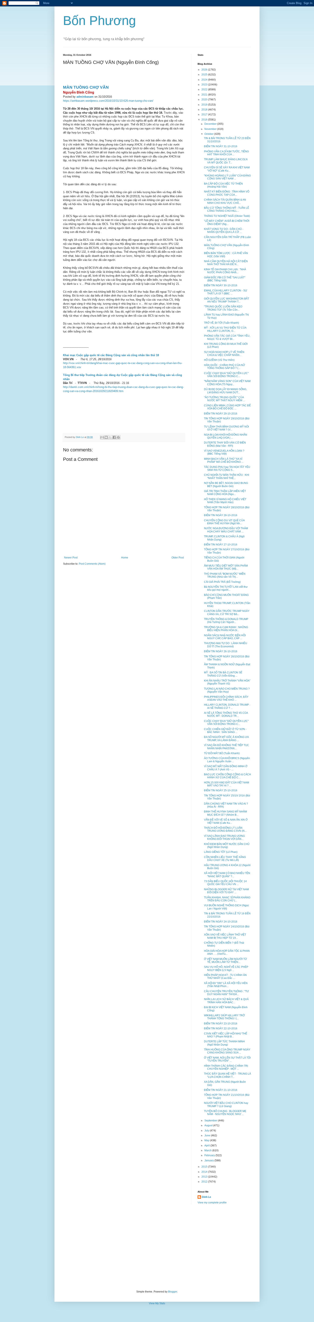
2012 (204, 1181)
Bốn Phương (99, 20)
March (208, 1150)
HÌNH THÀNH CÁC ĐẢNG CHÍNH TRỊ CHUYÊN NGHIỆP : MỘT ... (226, 1067)
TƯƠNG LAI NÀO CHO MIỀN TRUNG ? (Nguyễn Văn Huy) (227, 690)
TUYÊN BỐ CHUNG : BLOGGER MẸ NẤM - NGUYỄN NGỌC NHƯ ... (225, 1113)
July (207, 1130)
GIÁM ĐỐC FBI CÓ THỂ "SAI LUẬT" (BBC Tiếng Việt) (224, 279)
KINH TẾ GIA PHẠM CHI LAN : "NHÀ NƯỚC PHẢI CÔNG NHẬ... (225, 271)
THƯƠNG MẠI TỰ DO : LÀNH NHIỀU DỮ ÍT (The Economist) (225, 645)
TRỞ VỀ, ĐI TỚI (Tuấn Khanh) (221, 322)
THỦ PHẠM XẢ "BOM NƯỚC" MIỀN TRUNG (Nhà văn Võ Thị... (224, 575)
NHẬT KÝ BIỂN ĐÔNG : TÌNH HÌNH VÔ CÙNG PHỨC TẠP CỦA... (226, 193)
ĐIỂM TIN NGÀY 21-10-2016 (220, 1089)
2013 (204, 1176)
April (207, 1145)
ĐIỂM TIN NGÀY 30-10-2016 (220, 285)
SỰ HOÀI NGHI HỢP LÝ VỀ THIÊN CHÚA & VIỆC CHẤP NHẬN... (224, 354)
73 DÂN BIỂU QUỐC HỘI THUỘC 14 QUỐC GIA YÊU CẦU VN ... (225, 883)
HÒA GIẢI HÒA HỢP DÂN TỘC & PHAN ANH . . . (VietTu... (227, 952)
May (207, 1140)
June (207, 1135)
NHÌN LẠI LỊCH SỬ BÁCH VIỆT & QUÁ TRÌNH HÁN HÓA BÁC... (226, 1001)
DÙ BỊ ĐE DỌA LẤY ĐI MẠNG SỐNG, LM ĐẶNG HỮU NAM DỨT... (225, 391)
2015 (204, 1166)
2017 (204, 114)
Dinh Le (80, 437)
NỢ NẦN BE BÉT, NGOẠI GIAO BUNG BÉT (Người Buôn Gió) (226, 485)
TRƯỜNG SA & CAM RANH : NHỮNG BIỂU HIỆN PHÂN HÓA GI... (226, 629)
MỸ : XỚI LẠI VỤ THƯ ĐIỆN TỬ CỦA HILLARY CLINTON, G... (225, 329)
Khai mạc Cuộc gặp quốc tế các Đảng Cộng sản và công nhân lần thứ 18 (111, 355)
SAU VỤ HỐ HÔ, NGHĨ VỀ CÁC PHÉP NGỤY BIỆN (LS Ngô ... (226, 968)
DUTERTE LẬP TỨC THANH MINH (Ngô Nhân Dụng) (224, 1043)
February (210, 1155)
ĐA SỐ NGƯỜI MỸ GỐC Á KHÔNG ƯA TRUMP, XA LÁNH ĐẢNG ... (226, 739)
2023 (204, 84)
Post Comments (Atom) (92, 563)
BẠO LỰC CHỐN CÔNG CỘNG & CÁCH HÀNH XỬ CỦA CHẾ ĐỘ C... (227, 776)
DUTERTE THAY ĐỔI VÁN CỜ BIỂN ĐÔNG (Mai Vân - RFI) (225, 444)
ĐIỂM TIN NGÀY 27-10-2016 (220, 544)
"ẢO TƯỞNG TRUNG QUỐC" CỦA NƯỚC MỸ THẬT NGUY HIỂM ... (224, 399)
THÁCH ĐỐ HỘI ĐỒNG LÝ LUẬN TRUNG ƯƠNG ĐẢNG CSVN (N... (225, 829)
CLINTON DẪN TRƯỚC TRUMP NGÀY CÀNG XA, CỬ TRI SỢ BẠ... (226, 612)
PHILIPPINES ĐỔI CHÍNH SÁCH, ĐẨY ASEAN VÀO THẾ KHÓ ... (226, 698)
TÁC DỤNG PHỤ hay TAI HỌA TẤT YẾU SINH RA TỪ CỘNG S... (227, 469)
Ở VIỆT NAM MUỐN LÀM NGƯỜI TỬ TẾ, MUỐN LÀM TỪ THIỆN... (225, 961)
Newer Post (71, 557)
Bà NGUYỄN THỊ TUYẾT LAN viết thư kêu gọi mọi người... (226, 588)
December (210, 123)
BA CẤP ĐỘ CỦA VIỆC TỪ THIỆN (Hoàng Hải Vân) (223, 185)
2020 (204, 99)
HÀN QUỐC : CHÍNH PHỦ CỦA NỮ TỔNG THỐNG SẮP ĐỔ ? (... (224, 367)
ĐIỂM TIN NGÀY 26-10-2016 (220, 651)
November (210, 129)
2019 (204, 104)
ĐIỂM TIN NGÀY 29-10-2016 (220, 413)
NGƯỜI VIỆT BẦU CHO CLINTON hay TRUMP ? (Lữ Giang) (226, 1105)
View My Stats (157, 1303)
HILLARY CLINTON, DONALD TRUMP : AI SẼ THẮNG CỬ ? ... (227, 706)
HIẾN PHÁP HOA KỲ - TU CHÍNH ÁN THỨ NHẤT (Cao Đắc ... (225, 977)
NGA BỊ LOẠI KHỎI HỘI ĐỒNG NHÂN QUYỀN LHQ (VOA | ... (225, 436)
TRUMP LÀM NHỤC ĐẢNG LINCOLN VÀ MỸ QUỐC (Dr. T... (226, 161)
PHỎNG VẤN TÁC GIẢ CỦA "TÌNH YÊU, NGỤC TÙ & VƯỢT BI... (227, 337)
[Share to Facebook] (114, 437)
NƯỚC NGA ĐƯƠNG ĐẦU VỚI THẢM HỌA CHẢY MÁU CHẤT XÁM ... (226, 530)
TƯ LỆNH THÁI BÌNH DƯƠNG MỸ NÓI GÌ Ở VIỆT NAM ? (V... (226, 428)
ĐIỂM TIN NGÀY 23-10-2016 (220, 1023)
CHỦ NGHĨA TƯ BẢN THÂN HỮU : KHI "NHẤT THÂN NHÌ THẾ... (226, 476)
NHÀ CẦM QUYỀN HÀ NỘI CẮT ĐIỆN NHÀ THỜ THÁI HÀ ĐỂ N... (226, 263)
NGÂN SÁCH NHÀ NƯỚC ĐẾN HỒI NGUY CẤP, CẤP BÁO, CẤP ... (225, 637)
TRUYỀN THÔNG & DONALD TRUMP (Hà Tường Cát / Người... (226, 621)
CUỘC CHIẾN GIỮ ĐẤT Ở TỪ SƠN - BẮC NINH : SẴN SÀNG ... (225, 731)
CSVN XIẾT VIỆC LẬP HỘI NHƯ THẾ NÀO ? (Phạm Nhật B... (225, 1035)
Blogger (172, 1291)
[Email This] (102, 437)
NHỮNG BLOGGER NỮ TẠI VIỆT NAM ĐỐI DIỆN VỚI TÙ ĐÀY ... (226, 891)
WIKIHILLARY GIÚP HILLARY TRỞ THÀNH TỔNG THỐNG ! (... (224, 1017)
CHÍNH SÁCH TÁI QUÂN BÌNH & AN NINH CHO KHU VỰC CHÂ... (225, 201)
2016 (204, 119)
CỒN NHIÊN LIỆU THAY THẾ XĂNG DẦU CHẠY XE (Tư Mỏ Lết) (225, 859)
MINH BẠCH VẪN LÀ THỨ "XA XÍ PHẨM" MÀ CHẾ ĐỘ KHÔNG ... (223, 460)
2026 (204, 69)
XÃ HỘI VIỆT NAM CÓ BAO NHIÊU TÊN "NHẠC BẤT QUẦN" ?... (227, 875)
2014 (204, 1171)
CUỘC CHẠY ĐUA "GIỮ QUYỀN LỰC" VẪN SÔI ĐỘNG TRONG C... (226, 375)
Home (124, 557)
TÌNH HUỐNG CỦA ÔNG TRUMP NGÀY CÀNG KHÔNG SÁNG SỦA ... (227, 1051)
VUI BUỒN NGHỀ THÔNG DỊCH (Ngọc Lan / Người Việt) (226, 907)
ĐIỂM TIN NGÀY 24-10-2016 (220, 921)
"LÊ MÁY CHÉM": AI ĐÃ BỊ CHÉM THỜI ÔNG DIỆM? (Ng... (226, 222)
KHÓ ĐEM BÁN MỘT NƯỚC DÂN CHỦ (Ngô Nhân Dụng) (226, 846)
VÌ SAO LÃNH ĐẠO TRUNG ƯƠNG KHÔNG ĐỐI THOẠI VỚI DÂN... (224, 837)
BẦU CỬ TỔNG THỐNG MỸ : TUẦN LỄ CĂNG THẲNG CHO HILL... (226, 209)
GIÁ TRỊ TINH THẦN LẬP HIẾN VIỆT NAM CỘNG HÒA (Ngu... (225, 493)
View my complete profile (212, 1202)
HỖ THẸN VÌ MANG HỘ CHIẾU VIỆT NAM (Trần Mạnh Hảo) (225, 501)
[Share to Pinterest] (118, 437)
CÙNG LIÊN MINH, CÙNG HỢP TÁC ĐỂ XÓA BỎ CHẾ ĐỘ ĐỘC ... (227, 407)
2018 (204, 109)
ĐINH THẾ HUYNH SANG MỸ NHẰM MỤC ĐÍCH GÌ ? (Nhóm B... (225, 813)
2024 (204, 79)
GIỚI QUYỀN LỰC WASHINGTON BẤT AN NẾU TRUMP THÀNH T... (226, 300)
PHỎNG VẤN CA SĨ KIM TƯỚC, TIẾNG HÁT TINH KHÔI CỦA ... (226, 153)
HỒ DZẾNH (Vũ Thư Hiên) (219, 359)
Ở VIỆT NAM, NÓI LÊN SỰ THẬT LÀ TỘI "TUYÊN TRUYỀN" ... (227, 1059)
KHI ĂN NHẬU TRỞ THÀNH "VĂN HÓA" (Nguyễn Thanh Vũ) (227, 682)
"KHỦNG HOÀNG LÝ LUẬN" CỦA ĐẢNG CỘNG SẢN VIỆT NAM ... (227, 177)
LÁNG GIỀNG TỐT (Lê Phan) (221, 851)
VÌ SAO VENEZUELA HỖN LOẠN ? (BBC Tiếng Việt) (224, 452)
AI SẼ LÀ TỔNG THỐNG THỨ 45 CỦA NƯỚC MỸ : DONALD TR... (226, 714)
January (209, 1160)
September (211, 1120)
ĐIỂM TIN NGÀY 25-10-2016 (220, 790)
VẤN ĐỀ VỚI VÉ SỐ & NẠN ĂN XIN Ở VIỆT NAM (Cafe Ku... (226, 821)
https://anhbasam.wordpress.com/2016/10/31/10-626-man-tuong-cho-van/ (108, 100)
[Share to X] (110, 437)
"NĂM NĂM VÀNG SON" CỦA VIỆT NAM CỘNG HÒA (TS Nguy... (227, 383)
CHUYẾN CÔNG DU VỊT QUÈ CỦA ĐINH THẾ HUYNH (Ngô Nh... (224, 522)
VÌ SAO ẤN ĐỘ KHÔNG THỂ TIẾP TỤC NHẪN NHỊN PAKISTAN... (226, 747)
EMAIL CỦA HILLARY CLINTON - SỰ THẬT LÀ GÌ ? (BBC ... (225, 292)
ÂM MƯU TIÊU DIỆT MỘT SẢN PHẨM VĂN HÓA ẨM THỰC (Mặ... (226, 567)
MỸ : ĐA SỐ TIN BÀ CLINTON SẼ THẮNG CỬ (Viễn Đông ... (223, 674)
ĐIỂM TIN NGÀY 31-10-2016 (220, 146)
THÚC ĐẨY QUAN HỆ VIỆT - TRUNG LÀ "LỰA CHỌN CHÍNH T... (227, 1075)
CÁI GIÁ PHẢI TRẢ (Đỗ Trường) (222, 581)
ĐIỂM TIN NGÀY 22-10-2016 (220, 1028)
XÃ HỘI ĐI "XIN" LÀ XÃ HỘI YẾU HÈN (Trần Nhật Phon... (226, 985)
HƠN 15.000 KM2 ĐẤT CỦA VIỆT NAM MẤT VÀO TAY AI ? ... (226, 784)
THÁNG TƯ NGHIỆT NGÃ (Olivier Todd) (227, 215)
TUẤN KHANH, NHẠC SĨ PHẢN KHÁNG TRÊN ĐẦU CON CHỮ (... (227, 899)
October (209, 133)
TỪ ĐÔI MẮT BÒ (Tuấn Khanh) (222, 753)
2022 (204, 89)
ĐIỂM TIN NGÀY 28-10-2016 (220, 515)
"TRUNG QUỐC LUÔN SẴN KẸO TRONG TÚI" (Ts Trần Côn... (223, 308)
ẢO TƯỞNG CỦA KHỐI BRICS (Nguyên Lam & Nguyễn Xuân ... (227, 760)
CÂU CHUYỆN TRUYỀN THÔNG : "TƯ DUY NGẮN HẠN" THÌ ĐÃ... (226, 993)
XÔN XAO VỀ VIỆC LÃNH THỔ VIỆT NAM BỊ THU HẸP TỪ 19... (225, 936)
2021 (204, 94)
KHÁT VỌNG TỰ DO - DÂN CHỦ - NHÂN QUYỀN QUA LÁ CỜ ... (223, 231)
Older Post (178, 557)
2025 (204, 74)
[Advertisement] (157, 1247)
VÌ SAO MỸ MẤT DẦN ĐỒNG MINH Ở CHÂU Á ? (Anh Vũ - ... (225, 768)
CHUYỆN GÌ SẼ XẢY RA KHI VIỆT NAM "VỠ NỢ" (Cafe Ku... (227, 169)
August (208, 1125)
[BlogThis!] (106, 437)
